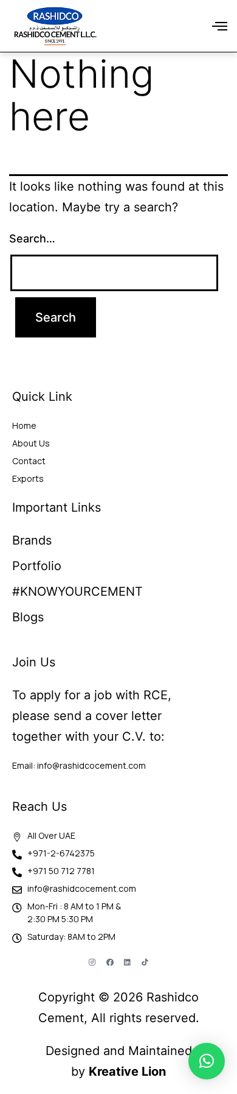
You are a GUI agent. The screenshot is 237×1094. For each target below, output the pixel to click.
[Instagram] (92, 962)
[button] (220, 26)
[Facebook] (110, 962)
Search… (32, 238)
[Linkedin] (127, 962)
